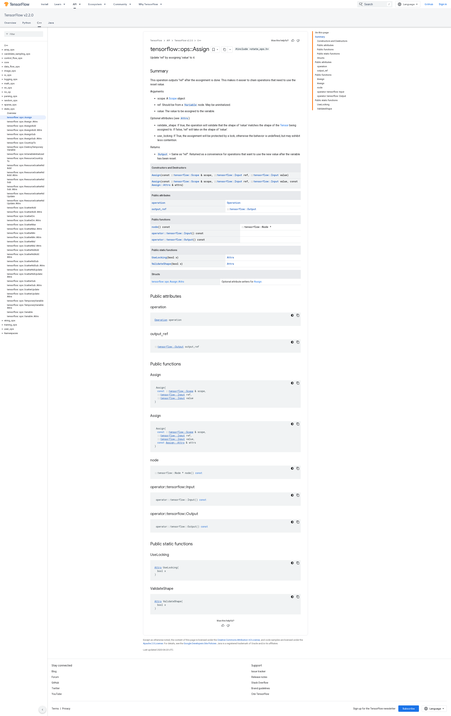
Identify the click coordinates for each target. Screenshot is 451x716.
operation (158, 202)
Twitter (56, 688)
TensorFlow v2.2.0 (18, 15)
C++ (39, 22)
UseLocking (159, 257)
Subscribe (409, 708)
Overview (10, 22)
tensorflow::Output (243, 209)
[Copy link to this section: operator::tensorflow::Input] (198, 487)
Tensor (284, 125)
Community (120, 4)
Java (51, 22)
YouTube (57, 694)
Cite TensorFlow (260, 694)
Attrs (184, 118)
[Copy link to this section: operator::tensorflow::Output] (201, 514)
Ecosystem (95, 4)
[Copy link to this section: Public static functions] (196, 544)
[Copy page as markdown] (224, 50)
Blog (54, 671)
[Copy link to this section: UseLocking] (172, 555)
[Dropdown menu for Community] (131, 4)
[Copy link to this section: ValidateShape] (176, 589)
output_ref (159, 209)
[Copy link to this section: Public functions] (184, 364)
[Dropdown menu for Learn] (65, 4)
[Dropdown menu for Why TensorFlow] (162, 4)
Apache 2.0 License (153, 643)
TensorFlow (156, 40)
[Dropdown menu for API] (81, 4)
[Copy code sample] (298, 315)
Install (44, 4)
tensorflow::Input (229, 175)
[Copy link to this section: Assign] (164, 375)
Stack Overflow (259, 682)
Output (162, 154)
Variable (190, 105)
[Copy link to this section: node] (162, 460)
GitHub (429, 4)
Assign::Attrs (161, 185)
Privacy (66, 708)
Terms (55, 708)
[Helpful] (292, 40)
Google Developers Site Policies (200, 643)
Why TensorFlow (148, 4)
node (155, 227)
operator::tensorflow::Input (171, 233)
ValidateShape (161, 263)
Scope (173, 98)
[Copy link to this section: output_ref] (171, 334)
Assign (156, 175)
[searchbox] (23, 34)
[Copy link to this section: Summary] (171, 71)
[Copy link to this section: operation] (169, 307)
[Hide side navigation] (42, 709)
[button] (23, 50)
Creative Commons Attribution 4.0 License (238, 640)
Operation (233, 202)
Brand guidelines (260, 688)
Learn (57, 4)
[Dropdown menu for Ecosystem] (106, 4)
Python (26, 22)
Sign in (443, 4)
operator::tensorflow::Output (172, 239)
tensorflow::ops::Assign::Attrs (168, 281)
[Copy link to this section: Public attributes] (184, 297)
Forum (55, 677)
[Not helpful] (298, 40)
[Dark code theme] (292, 315)
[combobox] (375, 4)
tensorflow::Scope (186, 175)
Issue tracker (258, 671)
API (75, 4)
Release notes (259, 677)
